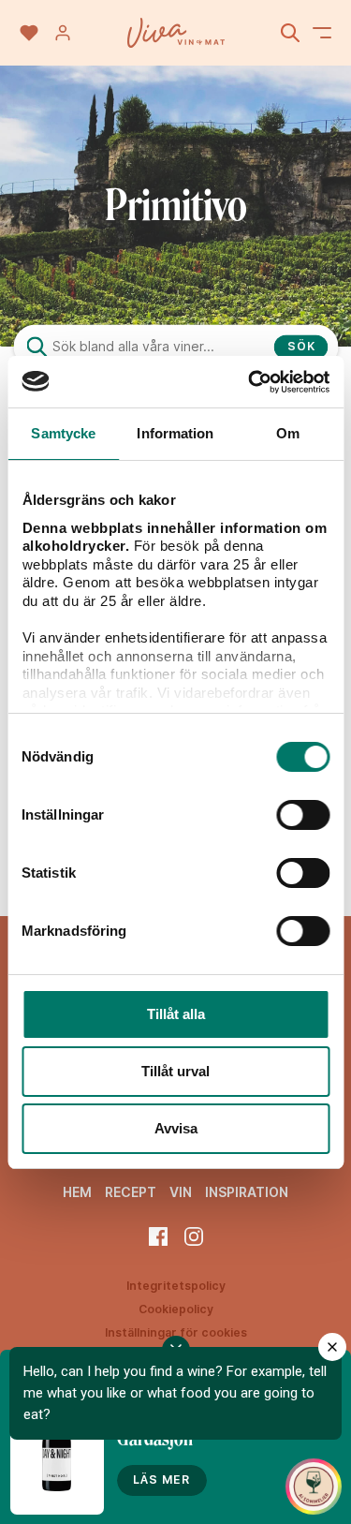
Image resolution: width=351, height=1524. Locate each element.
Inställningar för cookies (176, 1332)
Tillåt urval (175, 1071)
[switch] (302, 815)
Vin (180, 1192)
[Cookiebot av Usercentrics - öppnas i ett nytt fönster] (249, 382)
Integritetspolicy (176, 1286)
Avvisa (175, 1128)
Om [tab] (288, 433)
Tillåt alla (176, 1014)
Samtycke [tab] (63, 433)
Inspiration (246, 1192)
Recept (130, 1192)
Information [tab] (175, 433)
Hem (77, 1192)
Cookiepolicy (176, 1309)
